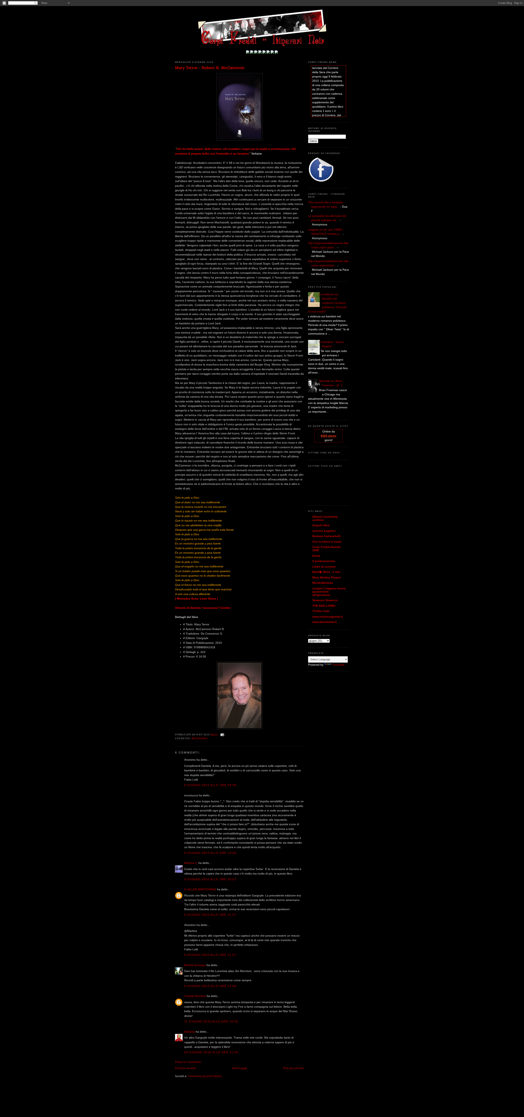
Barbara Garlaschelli (326, 536)
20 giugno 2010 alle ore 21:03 (211, 1052)
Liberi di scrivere (324, 566)
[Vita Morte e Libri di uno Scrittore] (264, 52)
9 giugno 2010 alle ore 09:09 (210, 785)
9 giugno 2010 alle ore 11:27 (210, 914)
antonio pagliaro (323, 530)
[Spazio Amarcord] (276, 52)
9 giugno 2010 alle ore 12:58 (210, 986)
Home (316, 555)
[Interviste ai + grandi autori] (255, 52)
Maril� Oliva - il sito (326, 572)
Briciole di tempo (195, 965)
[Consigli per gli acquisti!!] (260, 52)
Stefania (189, 1031)
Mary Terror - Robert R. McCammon (209, 68)
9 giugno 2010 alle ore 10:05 (210, 852)
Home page (239, 1068)
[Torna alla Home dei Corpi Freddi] (247, 52)
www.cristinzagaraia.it (327, 616)
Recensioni (199, 738)
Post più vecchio (293, 1068)
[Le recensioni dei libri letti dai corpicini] (251, 52)
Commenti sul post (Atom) (205, 1076)
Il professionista (323, 561)
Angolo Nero (321, 525)
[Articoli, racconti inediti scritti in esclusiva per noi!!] (268, 52)
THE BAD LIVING (323, 605)
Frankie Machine (195, 996)
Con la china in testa (326, 541)
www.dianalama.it (324, 622)
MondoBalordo (322, 582)
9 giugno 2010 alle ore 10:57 (210, 879)
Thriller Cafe (320, 611)
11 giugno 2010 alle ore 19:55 (211, 1021)
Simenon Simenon (325, 600)
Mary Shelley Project (326, 577)
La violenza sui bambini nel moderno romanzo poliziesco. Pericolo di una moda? (327, 303)
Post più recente (185, 1068)
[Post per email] (222, 734)
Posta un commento (188, 1062)
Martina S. (191, 863)
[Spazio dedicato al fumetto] (272, 52)
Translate (338, 664)
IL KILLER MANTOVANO (200, 889)
